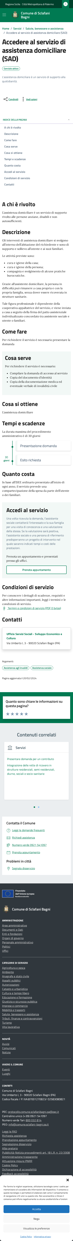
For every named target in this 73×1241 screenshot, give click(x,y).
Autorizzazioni (10, 985)
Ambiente (8, 972)
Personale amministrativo (17, 942)
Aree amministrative (14, 925)
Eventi (6, 1069)
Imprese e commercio (15, 1006)
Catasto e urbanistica (15, 989)
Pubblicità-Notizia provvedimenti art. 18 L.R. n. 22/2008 (36, 1152)
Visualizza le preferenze (36, 1228)
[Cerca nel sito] (63, 15)
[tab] (34, 807)
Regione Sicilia (12, 4)
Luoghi (6, 1074)
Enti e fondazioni (12, 934)
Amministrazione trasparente (20, 1157)
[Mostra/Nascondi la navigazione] (4, 15)
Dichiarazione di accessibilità (19, 1169)
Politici (6, 946)
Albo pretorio (10, 1148)
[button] (67, 1179)
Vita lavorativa (11, 1027)
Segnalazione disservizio (16, 1144)
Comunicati (9, 1048)
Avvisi (5, 1044)
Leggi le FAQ (9, 1131)
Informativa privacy (42, 1236)
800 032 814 (33, 1120)
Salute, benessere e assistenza (20, 1014)
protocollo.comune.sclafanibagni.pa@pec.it (33, 1112)
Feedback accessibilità (15, 1174)
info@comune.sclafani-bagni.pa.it (29, 1124)
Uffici (5, 951)
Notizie (6, 1052)
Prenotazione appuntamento (19, 1140)
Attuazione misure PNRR (17, 1161)
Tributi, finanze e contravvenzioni (22, 1018)
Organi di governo (13, 938)
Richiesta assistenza (14, 1136)
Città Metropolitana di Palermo (38, 4)
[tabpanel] (36, 773)
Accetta (36, 1209)
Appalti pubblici (11, 980)
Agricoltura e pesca (13, 968)
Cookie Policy (26, 1236)
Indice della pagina (15, 119)
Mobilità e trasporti (13, 1010)
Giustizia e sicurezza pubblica (19, 1001)
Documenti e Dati (12, 930)
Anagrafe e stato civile (15, 976)
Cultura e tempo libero (15, 993)
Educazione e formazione (17, 997)
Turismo (7, 1023)
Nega (36, 1219)
